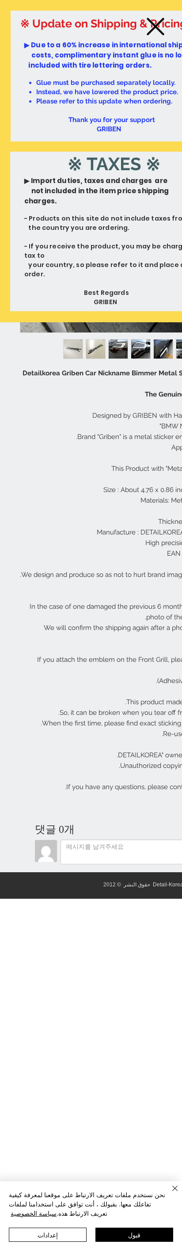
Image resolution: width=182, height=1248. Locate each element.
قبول (134, 1234)
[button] (155, 26)
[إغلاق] (169, 1193)
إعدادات (48, 1234)
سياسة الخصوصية (34, 1213)
